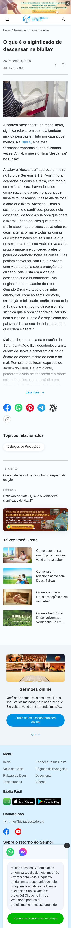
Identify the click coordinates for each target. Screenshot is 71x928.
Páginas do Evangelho (51, 769)
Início (7, 762)
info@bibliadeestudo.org (27, 821)
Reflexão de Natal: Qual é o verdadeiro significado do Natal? (30, 498)
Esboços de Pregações (23, 446)
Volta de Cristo (13, 769)
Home (7, 29)
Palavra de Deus (15, 775)
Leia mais (32, 392)
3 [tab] (39, 734)
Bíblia (26, 142)
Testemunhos (12, 782)
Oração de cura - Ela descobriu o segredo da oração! (34, 477)
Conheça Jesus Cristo (51, 762)
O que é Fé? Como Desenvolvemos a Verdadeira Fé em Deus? (49, 618)
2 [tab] (35, 734)
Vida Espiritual (40, 29)
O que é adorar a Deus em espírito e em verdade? (52, 597)
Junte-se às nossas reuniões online (36, 720)
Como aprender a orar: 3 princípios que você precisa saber (51, 555)
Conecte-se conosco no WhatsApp (35, 918)
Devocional (21, 29)
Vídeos (40, 782)
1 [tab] (32, 735)
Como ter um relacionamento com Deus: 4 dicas (50, 576)
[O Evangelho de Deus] (36, 19)
